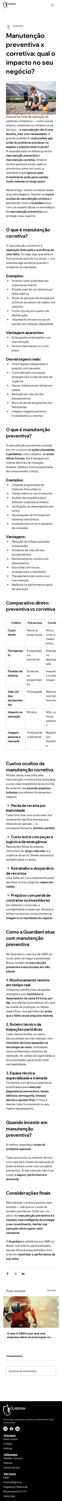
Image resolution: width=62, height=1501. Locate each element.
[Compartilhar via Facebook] (7, 1273)
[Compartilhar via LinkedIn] (23, 1273)
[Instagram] (5, 1429)
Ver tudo (51, 1290)
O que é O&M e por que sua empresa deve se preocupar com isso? (30, 1335)
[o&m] (31, 1312)
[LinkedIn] (17, 1429)
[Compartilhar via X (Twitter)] (15, 1273)
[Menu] (52, 5)
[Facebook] (11, 1429)
